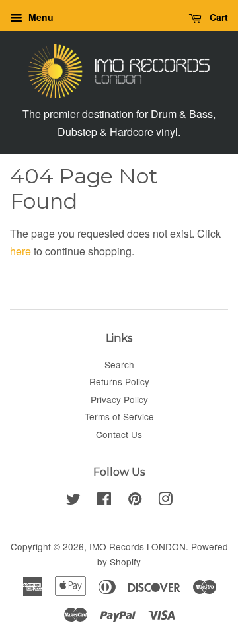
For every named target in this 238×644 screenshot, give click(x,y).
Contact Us (119, 434)
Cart (217, 17)
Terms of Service (119, 416)
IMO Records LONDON (137, 546)
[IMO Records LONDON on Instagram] (165, 500)
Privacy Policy (119, 399)
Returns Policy (119, 381)
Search (119, 364)
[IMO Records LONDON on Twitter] (73, 500)
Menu (40, 17)
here (20, 251)
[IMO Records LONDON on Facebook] (104, 500)
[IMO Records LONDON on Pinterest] (135, 500)
